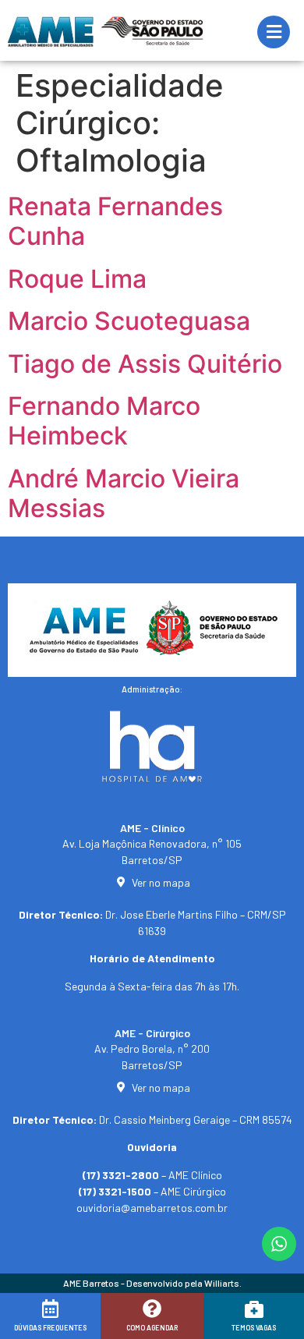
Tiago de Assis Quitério (145, 364)
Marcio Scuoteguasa (129, 321)
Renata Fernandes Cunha (115, 221)
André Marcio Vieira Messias (123, 493)
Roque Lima (77, 279)
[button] (33, 1321)
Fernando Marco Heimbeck (104, 421)
